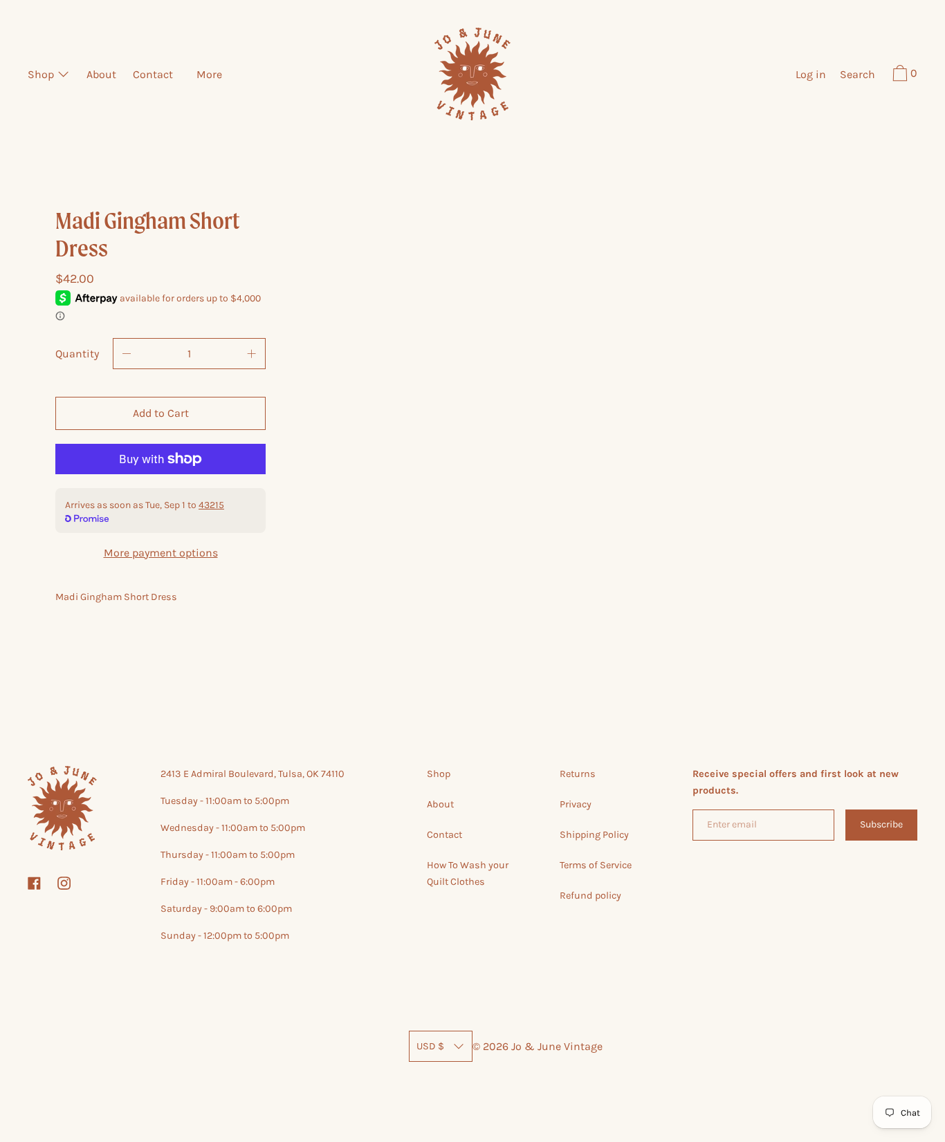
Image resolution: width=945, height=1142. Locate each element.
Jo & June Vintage (557, 1046)
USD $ (430, 1046)
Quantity (77, 353)
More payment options (161, 552)
